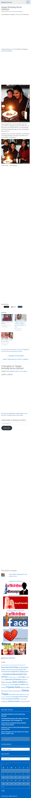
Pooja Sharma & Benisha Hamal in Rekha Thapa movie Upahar (13, 723)
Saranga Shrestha (18, 697)
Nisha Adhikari (19, 682)
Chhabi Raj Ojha (23, 667)
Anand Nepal (19, 11)
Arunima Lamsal (9, 665)
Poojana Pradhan (19, 684)
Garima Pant (22, 669)
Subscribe (6, 428)
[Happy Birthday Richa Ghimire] (7, 317)
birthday (14, 667)
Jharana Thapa (18, 671)
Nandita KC (24, 679)
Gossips (19, 349)
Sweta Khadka (23, 701)
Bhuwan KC (22, 665)
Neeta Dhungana (6, 682)
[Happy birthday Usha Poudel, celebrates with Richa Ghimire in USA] (21, 317)
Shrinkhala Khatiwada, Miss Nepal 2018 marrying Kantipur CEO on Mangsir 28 (15, 719)
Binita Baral (5, 667)
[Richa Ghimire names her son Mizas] (7, 335)
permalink (19, 351)
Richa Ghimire (8, 51)
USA (28, 701)
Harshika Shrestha (7, 671)
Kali (2, 674)
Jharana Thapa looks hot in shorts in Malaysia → (15, 360)
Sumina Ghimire (13, 699)
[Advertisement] (15, 31)
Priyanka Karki (13, 687)
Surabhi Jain (4, 701)
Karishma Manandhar (13, 674)
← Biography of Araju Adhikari (15, 355)
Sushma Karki (14, 701)
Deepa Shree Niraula (12, 669)
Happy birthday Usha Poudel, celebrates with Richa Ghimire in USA (20, 324)
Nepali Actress (6, 2)
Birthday (15, 349)
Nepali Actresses (13, 796)
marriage (21, 677)
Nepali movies (9, 658)
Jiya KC (26, 671)
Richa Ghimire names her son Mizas (7, 340)
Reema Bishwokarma (15, 691)
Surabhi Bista (23, 699)
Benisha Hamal (16, 665)
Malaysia (10, 677)
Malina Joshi (15, 677)
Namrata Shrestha (13, 679)
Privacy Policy (4, 796)
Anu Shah (3, 665)
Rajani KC (22, 687)
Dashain (3, 669)
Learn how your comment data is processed (14, 414)
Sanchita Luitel (8, 696)
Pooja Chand (10, 684)
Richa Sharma (20, 694)
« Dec (3, 791)
